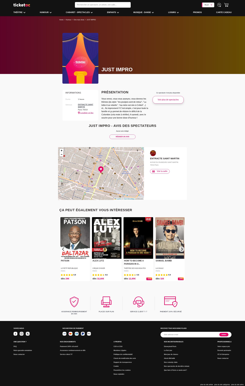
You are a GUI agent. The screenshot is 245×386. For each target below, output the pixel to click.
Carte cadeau (224, 12)
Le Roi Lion (168, 350)
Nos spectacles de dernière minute (176, 366)
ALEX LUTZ (98, 261)
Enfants (112, 12)
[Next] (181, 249)
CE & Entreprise (223, 354)
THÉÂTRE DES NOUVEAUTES (135, 268)
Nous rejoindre (119, 374)
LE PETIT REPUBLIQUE (69, 268)
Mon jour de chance (171, 354)
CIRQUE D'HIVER (99, 268)
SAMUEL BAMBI (164, 261)
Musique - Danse (142, 12)
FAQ (15, 346)
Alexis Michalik (169, 358)
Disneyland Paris (170, 346)
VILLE (206, 5)
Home (61, 20)
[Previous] (63, 249)
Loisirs (172, 12)
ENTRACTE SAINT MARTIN (85, 106)
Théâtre (18, 12)
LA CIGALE (159, 268)
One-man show (79, 20)
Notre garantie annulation (23, 350)
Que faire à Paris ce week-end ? (175, 370)
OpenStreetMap (129, 199)
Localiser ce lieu (86, 113)
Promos (197, 12)
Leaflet (118, 199)
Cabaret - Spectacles (78, 12)
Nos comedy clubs (170, 362)
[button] (226, 5)
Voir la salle (162, 171)
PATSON (65, 261)
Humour (44, 12)
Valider (223, 335)
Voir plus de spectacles (168, 100)
